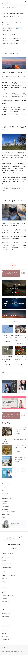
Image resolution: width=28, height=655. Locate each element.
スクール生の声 (8, 581)
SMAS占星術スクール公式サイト (9, 575)
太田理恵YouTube (6, 613)
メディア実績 (5, 493)
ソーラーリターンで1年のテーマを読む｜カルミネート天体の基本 (20, 447)
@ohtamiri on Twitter (15, 544)
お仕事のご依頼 (5, 639)
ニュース (4, 490)
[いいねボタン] (12, 265)
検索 (3, 372)
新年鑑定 (4, 560)
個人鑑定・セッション (7, 557)
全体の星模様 (6, 24)
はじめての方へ (5, 630)
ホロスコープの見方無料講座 (8, 595)
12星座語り (4, 503)
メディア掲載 (5, 636)
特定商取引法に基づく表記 (7, 651)
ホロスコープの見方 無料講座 (8, 511)
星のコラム (4, 605)
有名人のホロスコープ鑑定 (7, 501)
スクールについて (8, 578)
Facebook (4, 619)
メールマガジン (5, 616)
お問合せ (14, 548)
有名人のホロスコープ (7, 592)
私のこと (4, 517)
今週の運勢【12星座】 (7, 567)
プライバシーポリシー (17, 651)
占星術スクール (5, 514)
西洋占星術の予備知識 (7, 506)
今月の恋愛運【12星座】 (7, 498)
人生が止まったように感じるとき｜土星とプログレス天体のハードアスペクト (20, 429)
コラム (23, 22)
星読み (3, 488)
